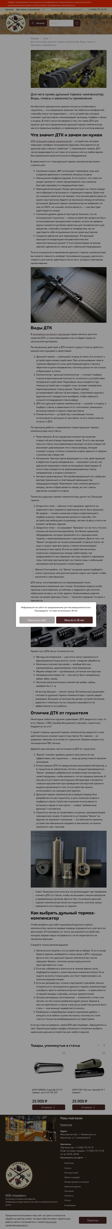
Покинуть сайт (37, 620)
